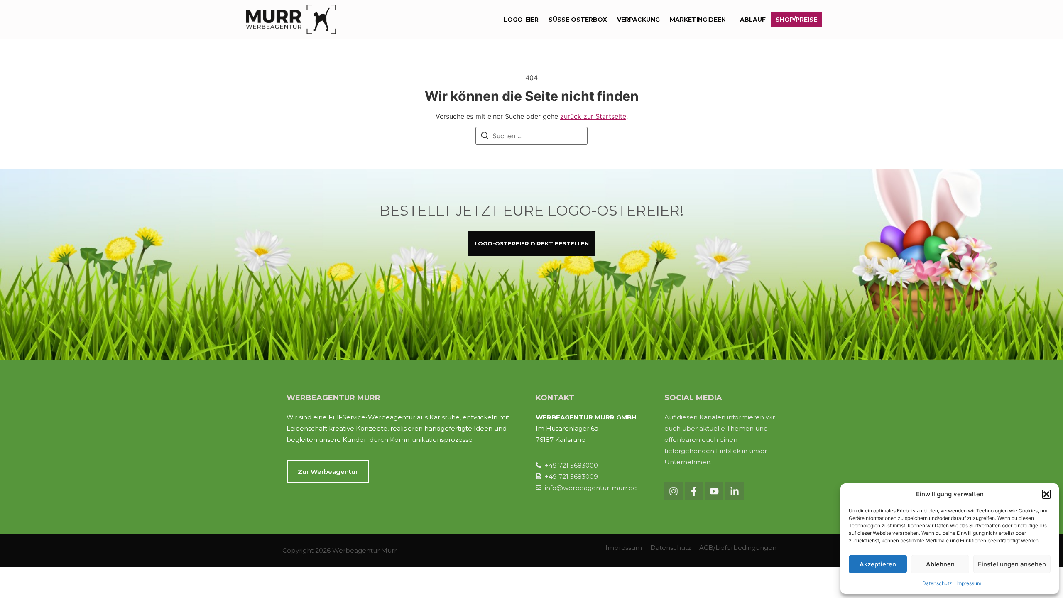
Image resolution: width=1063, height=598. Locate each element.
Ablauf (753, 19)
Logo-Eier (521, 19)
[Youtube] (714, 491)
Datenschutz (937, 583)
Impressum (968, 583)
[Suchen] (484, 136)
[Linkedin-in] (734, 491)
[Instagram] (673, 491)
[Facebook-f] (694, 491)
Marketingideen (698, 19)
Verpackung (638, 19)
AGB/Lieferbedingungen (737, 547)
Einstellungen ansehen (1012, 564)
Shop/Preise (796, 19)
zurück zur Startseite (593, 116)
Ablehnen (940, 564)
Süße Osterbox (578, 19)
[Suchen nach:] (531, 136)
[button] (1046, 494)
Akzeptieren (878, 564)
